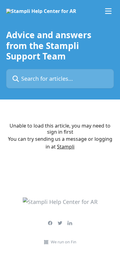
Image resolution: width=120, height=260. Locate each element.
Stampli (65, 146)
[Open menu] (108, 11)
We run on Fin (63, 242)
